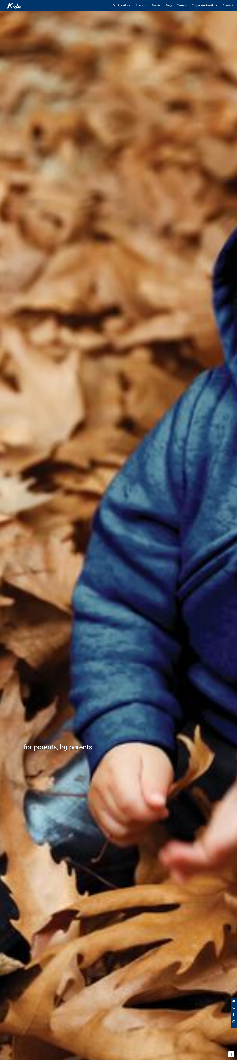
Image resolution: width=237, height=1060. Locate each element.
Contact (228, 5)
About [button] (140, 5)
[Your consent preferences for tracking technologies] (231, 1054)
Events (156, 5)
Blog (169, 5)
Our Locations (122, 5)
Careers (182, 5)
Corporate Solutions (204, 5)
